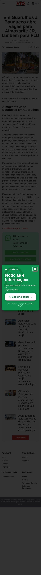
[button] (35, 269)
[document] (20, 287)
